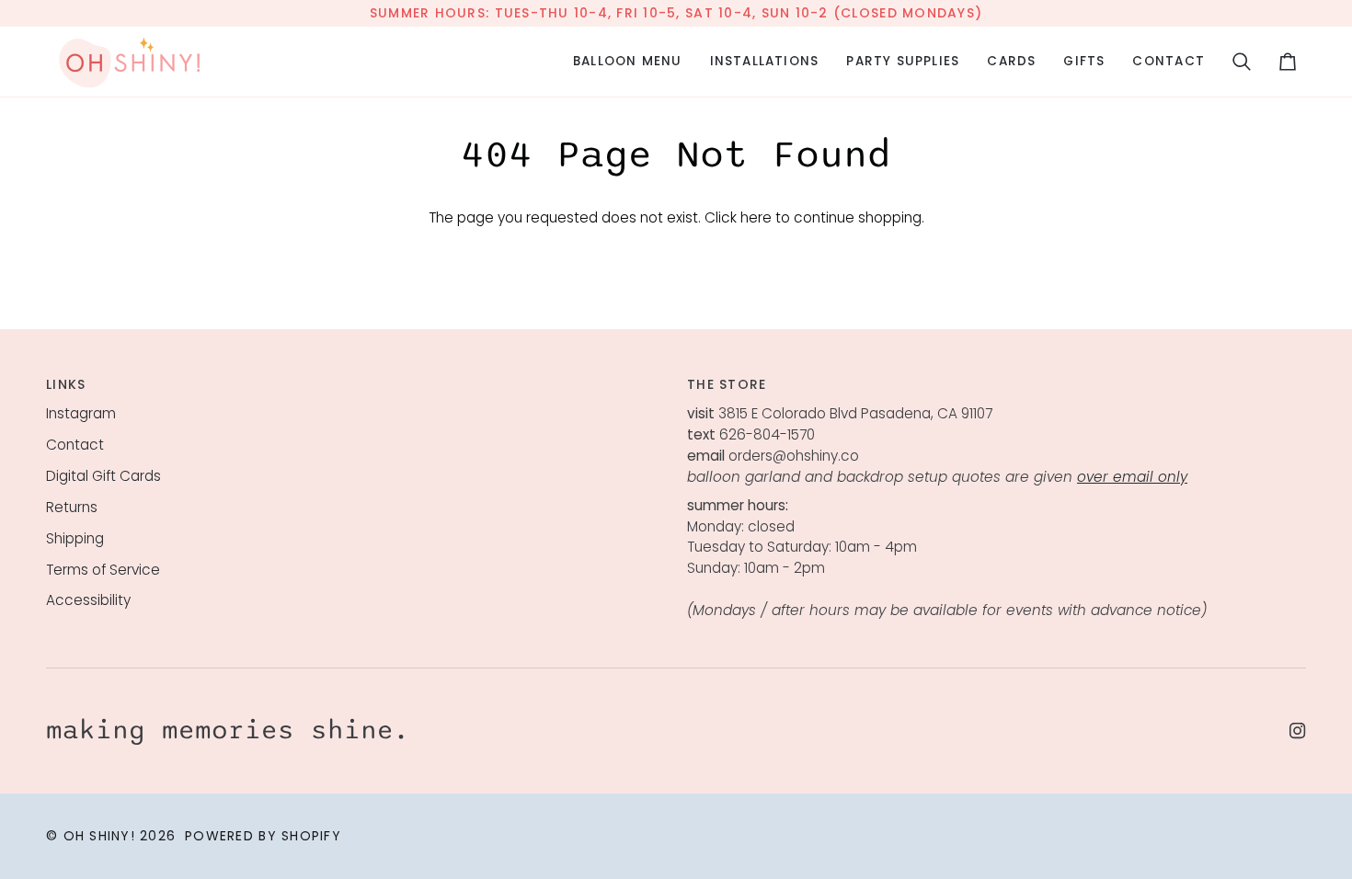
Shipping (75, 538)
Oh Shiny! (99, 836)
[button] (627, 62)
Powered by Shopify (263, 836)
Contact (75, 444)
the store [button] (726, 384)
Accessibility (88, 600)
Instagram (81, 413)
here (756, 217)
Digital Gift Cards (103, 475)
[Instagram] (1297, 731)
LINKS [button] (66, 384)
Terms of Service (103, 569)
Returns (71, 507)
